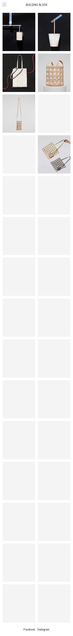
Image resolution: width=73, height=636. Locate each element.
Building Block (36, 5)
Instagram (43, 629)
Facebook (29, 629)
